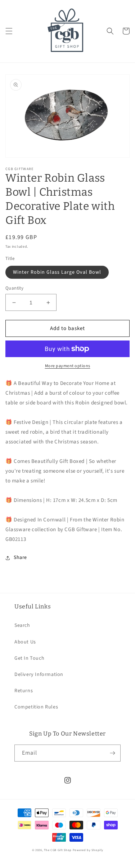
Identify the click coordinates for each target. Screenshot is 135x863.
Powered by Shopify (88, 850)
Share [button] (20, 557)
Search (22, 625)
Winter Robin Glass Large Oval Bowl (57, 272)
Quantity (14, 288)
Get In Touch (29, 658)
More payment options (67, 366)
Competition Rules (36, 707)
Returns (23, 690)
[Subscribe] (112, 753)
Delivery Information (38, 674)
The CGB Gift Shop (58, 850)
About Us (25, 642)
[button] (9, 31)
